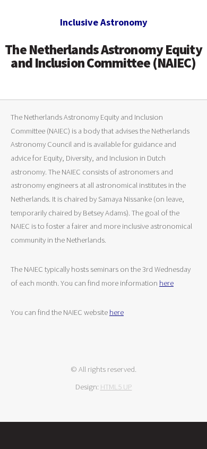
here (166, 283)
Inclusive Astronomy (104, 22)
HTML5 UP (116, 387)
